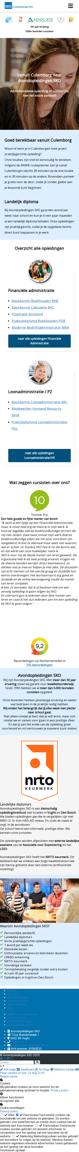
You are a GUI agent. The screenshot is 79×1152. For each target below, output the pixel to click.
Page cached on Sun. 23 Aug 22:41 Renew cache (22, 1074)
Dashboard (27, 1069)
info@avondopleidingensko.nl (29, 1045)
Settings (44, 1069)
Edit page (10, 1069)
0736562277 (19, 1041)
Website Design (64, 1069)
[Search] (37, 1062)
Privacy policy (60, 1090)
